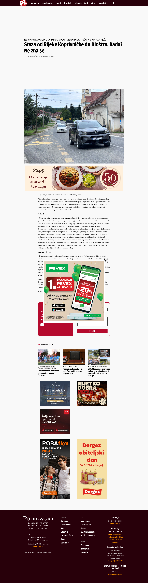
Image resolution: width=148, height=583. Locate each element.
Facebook (85, 545)
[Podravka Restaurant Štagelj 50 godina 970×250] (74, 190)
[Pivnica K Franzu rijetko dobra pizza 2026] (92, 405)
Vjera (93, 3)
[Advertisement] (74, 22)
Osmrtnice (103, 3)
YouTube (84, 552)
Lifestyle (68, 3)
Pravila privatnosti (88, 535)
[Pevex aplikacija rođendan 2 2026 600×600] (74, 320)
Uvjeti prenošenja (88, 532)
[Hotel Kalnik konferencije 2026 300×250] (55, 405)
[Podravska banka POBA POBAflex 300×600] (55, 498)
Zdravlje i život (81, 3)
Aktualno (35, 3)
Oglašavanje (86, 524)
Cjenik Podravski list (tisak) (115, 537)
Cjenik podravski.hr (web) (115, 539)
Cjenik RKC (115, 542)
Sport (58, 3)
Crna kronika (47, 3)
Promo (83, 528)
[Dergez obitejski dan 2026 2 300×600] (92, 498)
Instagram (85, 548)
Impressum (85, 521)
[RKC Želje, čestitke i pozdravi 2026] (55, 433)
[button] (113, 3)
